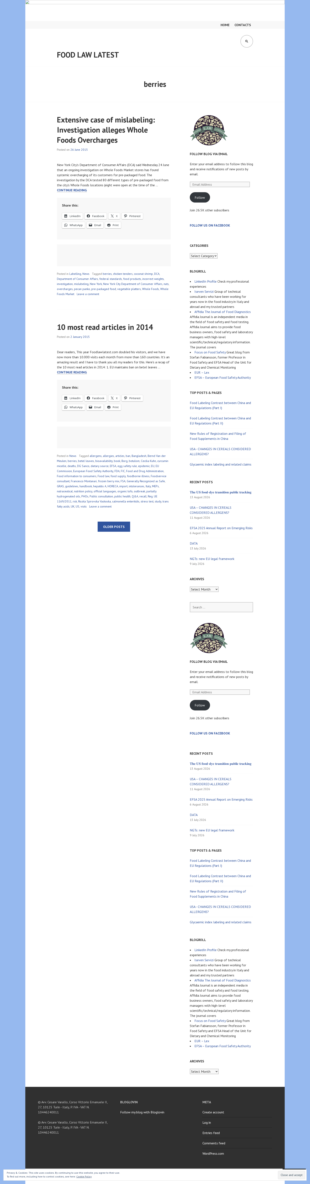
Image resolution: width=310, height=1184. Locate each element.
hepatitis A (99, 486)
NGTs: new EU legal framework (212, 559)
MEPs (155, 486)
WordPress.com (213, 1153)
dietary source (100, 466)
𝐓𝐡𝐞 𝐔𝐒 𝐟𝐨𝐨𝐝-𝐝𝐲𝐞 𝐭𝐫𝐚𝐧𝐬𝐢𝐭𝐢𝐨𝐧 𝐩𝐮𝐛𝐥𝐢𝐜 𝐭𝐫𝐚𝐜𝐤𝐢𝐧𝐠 (220, 492)
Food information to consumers (76, 476)
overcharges (65, 289)
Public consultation (101, 496)
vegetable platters (129, 289)
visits (84, 506)
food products (132, 279)
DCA (156, 274)
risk (75, 501)
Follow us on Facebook (210, 225)
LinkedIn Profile (205, 281)
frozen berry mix (108, 481)
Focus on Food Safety (210, 352)
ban (128, 456)
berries (107, 274)
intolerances (136, 486)
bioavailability (104, 461)
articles (119, 456)
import (123, 486)
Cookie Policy (84, 1176)
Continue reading (72, 190)
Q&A (135, 496)
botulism (134, 461)
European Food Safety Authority (93, 471)
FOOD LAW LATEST (88, 55)
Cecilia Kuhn (148, 461)
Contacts (243, 25)
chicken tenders (123, 274)
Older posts (114, 527)
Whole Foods (150, 289)
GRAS (60, 486)
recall (143, 496)
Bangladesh (139, 456)
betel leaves (86, 461)
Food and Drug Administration (145, 471)
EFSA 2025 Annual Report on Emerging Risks (221, 528)
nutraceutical (65, 491)
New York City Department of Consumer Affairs (132, 284)
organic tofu (125, 491)
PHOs (84, 496)
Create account (213, 1112)
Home (225, 25)
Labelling (75, 274)
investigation (65, 284)
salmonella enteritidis (125, 501)
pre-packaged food (103, 289)
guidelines (71, 486)
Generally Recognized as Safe (146, 481)
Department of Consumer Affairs (77, 279)
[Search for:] (221, 607)
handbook (86, 486)
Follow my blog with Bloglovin (142, 1112)
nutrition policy (83, 491)
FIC (123, 471)
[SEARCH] (246, 41)
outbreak (139, 491)
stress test (147, 501)
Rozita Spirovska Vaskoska (94, 501)
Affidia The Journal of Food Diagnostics (222, 312)
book (117, 461)
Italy (148, 486)
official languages (105, 491)
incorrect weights (153, 279)
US (77, 506)
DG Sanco (83, 466)
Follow (200, 197)
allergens (96, 456)
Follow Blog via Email (209, 154)
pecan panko (82, 289)
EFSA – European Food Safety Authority (222, 377)
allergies (108, 456)
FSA (123, 481)
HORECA (113, 486)
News (85, 274)
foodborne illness (138, 476)
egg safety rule (127, 466)
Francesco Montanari (84, 481)
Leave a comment (88, 294)
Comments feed (213, 1143)
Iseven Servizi (204, 291)
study (158, 501)
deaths (71, 466)
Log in (206, 1122)
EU (152, 466)
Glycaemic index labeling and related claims (220, 464)
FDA (117, 471)
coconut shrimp (143, 274)
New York (96, 284)
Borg (124, 461)
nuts (166, 284)
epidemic (144, 466)
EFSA (113, 466)
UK (72, 506)
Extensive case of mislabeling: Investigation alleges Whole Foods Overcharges (106, 130)
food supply (118, 476)
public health (122, 496)
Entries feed (211, 1133)
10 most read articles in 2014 (105, 327)
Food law (103, 476)
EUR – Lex (201, 372)
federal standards (110, 279)
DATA (194, 543)
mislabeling (81, 284)
